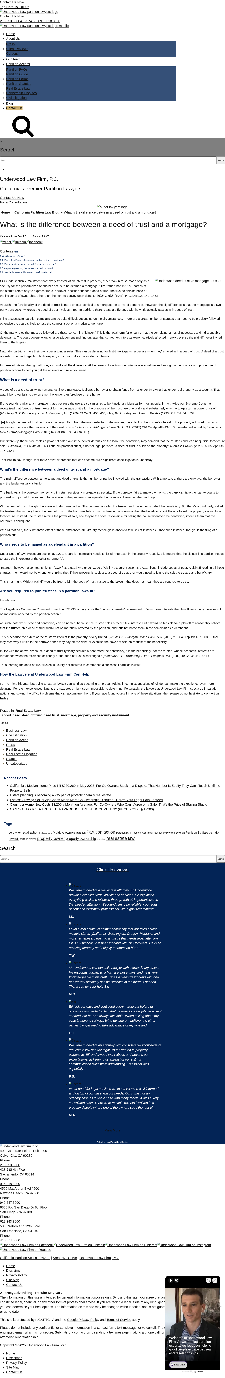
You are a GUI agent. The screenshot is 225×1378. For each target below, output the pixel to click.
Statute (11, 759)
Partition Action (17, 740)
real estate (101, 839)
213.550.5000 (10, 21)
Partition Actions (18, 64)
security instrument (114, 715)
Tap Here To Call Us (14, 7)
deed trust (51, 715)
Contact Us (14, 108)
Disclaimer (14, 1270)
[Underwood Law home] (34, 26)
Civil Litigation (16, 98)
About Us (13, 39)
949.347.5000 (10, 1203)
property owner (51, 838)
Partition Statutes (18, 84)
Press (10, 44)
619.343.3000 (10, 1221)
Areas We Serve (65, 1258)
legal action (30, 832)
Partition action (100, 832)
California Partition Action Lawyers (25, 1258)
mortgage (68, 715)
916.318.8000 (50, 21)
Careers (12, 53)
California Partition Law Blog (37, 212)
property (84, 715)
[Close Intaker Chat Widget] (214, 1280)
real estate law (120, 838)
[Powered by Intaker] (198, 1371)
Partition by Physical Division (169, 832)
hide (16, 252)
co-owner (15, 832)
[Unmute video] (170, 1280)
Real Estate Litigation (21, 754)
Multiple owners (64, 832)
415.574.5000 (30, 21)
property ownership (81, 839)
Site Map (12, 1280)
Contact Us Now (12, 198)
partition (80, 832)
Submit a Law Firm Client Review (112, 1142)
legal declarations (45, 833)
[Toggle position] (208, 1280)
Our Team (13, 59)
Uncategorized (16, 763)
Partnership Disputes (21, 93)
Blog (9, 103)
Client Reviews (17, 49)
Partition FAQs (17, 69)
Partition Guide (17, 74)
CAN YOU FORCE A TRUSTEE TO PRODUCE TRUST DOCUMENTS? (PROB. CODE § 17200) (82, 809)
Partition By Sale (197, 832)
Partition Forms (17, 79)
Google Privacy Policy (83, 1320)
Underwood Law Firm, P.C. (99, 1258)
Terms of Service (119, 1320)
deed (16, 715)
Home (10, 34)
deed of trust (32, 715)
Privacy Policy (16, 1275)
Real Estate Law (18, 88)
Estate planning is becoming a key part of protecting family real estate (60, 795)
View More (112, 1130)
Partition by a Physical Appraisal (134, 832)
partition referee (28, 839)
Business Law (16, 730)
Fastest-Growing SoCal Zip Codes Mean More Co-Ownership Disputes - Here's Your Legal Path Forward (86, 800)
